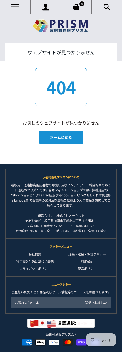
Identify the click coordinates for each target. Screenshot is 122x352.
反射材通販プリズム (60, 334)
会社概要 (35, 254)
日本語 (72, 323)
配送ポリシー (87, 268)
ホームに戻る (61, 137)
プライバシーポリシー (35, 268)
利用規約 (87, 261)
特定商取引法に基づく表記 (35, 261)
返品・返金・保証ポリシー (87, 254)
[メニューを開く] (15, 7)
